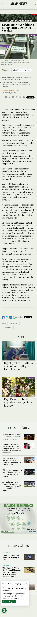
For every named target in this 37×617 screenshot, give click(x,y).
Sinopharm (8, 327)
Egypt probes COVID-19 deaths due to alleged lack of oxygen (18, 366)
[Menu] (2, 4)
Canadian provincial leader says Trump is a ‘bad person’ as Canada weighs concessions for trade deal (11, 448)
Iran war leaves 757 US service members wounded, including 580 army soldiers (11, 461)
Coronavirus (13, 323)
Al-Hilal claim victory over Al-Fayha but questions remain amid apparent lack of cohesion (11, 486)
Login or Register (9, 602)
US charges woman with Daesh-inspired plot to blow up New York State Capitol (12, 473)
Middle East (6, 553)
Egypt (25, 323)
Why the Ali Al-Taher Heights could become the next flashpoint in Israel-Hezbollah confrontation (11, 572)
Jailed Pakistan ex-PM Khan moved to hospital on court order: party (11, 437)
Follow (31, 97)
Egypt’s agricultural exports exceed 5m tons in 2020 (18, 402)
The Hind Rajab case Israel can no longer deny (10, 557)
